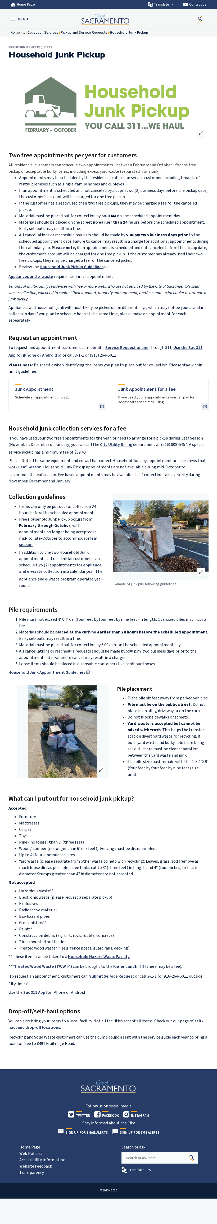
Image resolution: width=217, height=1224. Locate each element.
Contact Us (194, 4)
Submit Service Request (111, 976)
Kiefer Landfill (126, 966)
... (23, 32)
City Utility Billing (116, 444)
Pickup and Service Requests (84, 32)
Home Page (26, 4)
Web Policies (30, 1153)
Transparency (31, 1173)
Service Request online (126, 348)
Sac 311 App (34, 992)
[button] (19, 19)
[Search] (192, 1158)
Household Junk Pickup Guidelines (71, 267)
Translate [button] (161, 4)
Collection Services (43, 32)
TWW (61, 966)
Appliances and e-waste (30, 277)
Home (15, 32)
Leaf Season (30, 467)
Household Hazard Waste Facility (99, 957)
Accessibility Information (42, 1160)
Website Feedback (35, 1166)
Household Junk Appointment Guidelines (46, 672)
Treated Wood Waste (34, 966)
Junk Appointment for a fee (147, 389)
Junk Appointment (34, 389)
